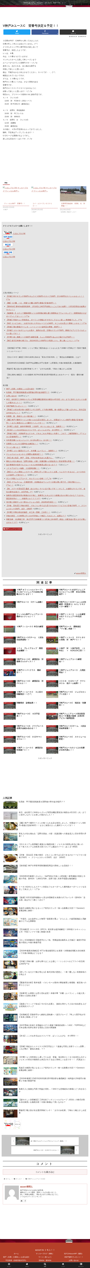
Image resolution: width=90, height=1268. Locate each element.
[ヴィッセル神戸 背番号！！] (16, 193)
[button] (83, 616)
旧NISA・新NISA (45, 1260)
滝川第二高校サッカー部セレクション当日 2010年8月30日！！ (31, 502)
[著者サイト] (21, 1200)
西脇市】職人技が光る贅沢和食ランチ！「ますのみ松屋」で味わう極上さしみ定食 (39, 369)
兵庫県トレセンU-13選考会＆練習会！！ (22, 444)
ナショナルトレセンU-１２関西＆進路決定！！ (24, 454)
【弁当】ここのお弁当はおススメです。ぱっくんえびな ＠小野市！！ (34, 430)
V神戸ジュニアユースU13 (13, 529)
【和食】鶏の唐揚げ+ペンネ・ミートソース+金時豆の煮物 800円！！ (34, 327)
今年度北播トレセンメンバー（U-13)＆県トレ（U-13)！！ (29, 440)
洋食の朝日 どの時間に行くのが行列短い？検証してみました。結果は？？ (36, 516)
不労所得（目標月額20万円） (16, 1260)
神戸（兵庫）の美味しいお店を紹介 (20, 389)
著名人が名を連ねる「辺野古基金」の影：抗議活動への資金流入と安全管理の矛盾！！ (40, 461)
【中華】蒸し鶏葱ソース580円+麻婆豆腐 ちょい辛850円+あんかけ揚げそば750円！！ (40, 337)
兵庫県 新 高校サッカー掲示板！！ (21, 416)
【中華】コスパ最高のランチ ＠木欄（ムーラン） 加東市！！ (31, 451)
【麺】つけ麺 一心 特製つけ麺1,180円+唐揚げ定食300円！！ (31, 303)
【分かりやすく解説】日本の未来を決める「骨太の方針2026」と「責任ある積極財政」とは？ (44, 357)
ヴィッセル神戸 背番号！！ (14, 203)
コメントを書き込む (45, 1172)
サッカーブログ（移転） (45, 1254)
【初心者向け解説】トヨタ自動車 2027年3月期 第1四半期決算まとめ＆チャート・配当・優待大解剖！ (45, 376)
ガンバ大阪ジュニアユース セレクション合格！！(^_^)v (28, 478)
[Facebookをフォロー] (24, 1200)
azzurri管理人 (26, 1186)
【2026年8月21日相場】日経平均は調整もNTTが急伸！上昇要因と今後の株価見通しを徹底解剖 (44, 363)
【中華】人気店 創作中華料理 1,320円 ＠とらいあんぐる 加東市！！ (35, 426)
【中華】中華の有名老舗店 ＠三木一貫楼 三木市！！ (28, 512)
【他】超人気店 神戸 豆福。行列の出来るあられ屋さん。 (30, 458)
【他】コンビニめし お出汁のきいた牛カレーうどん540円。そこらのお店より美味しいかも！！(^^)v (46, 323)
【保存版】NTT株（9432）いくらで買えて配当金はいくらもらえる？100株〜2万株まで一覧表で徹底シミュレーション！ (46, 349)
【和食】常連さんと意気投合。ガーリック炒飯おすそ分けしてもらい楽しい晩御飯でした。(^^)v (44, 320)
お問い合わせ (11, 396)
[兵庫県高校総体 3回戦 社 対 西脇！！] (73, 193)
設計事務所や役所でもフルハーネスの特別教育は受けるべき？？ (31, 465)
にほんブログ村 (19, 234)
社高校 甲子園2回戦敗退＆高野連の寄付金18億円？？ (27, 392)
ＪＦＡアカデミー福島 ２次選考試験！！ (23, 468)
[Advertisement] (45, 15)
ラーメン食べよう (13, 447)
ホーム (16, 1254)
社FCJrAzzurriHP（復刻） (73, 1254)
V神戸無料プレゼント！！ (16, 406)
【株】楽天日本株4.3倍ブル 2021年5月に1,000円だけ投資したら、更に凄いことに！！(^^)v (42, 341)
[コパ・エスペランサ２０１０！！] (44, 193)
